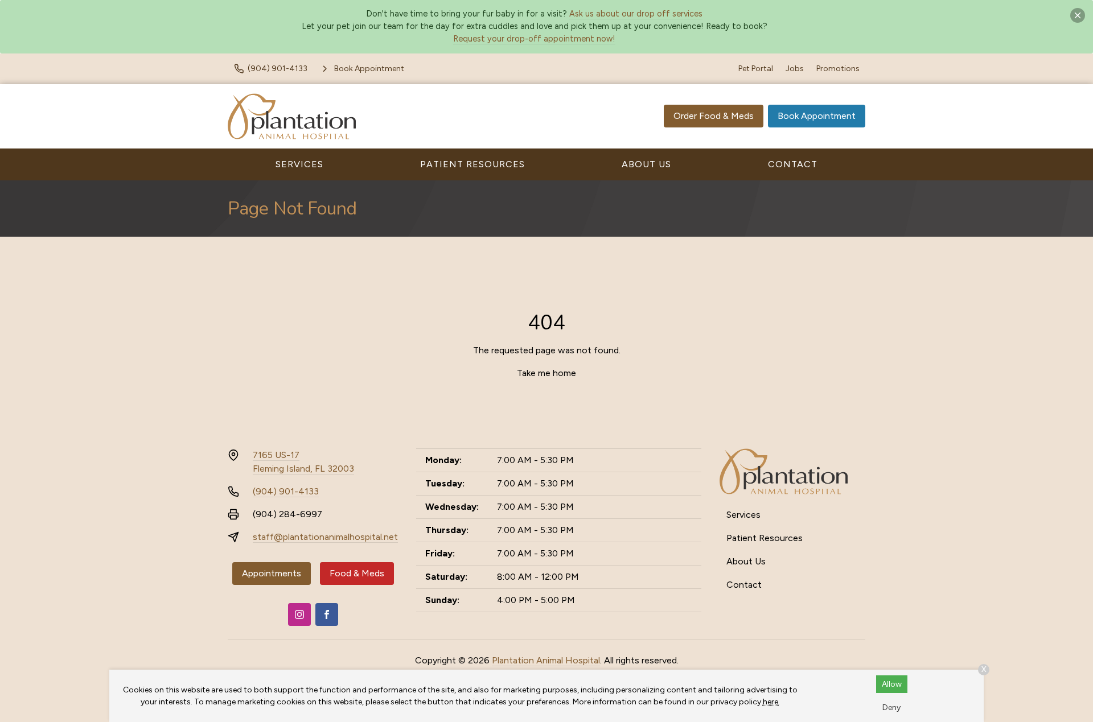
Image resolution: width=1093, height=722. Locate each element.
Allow (892, 684)
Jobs (795, 68)
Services (299, 164)
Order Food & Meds (713, 115)
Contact (792, 164)
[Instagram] (299, 614)
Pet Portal (755, 68)
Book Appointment (817, 115)
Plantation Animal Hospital (546, 660)
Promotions (838, 68)
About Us (646, 164)
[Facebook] (326, 614)
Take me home (546, 373)
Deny (891, 707)
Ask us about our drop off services (635, 14)
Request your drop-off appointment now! (534, 39)
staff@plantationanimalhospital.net (325, 536)
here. (771, 702)
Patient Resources (472, 164)
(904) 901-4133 (286, 491)
